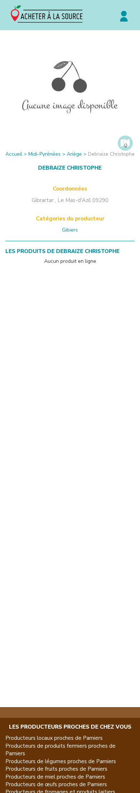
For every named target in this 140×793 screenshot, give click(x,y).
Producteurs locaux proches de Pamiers (54, 738)
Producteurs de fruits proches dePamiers (56, 769)
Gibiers (70, 229)
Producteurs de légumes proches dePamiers (60, 761)
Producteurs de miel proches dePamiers (55, 776)
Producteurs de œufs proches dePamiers (56, 784)
